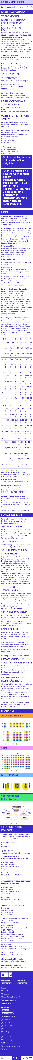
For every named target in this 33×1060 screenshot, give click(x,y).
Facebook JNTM (7, 1023)
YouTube (5, 1029)
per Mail (25, 650)
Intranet (4, 1049)
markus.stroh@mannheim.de (11, 608)
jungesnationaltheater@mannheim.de (16, 918)
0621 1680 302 (9, 920)
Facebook (5, 1020)
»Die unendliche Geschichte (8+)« (13, 47)
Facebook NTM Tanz (8, 1026)
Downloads (5, 1003)
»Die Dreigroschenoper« (10, 45)
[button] (2, 1058)
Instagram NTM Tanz (8, 1017)
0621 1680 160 (22, 983)
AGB (3, 1043)
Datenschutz (6, 1040)
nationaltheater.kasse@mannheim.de (14, 32)
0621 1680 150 (16, 28)
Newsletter (5, 994)
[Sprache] (27, 1058)
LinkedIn (4, 1032)
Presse (4, 991)
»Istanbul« (23, 45)
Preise (21, 7)
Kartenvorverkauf (8, 7)
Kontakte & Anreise (8, 1000)
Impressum (5, 1037)
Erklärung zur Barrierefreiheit (11, 1046)
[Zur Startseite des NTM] (16, 1058)
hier (21, 310)
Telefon (7, 652)
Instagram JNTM (7, 1014)
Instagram (5, 1010)
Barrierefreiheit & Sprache (10, 997)
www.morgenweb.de (8, 149)
